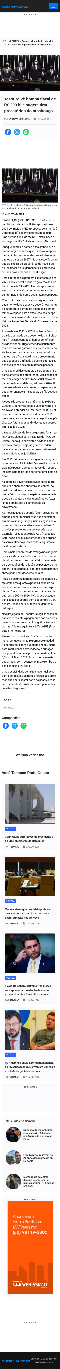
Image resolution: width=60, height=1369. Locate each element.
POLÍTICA (15, 41)
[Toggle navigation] (53, 6)
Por (12, 847)
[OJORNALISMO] (15, 6)
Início (5, 41)
